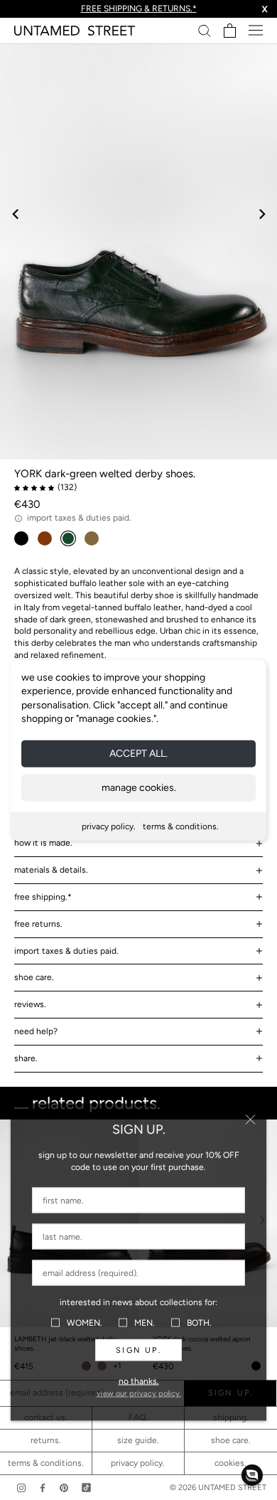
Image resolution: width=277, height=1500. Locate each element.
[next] (261, 214)
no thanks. (139, 1381)
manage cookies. (139, 788)
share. (26, 1058)
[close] (250, 1120)
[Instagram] (21, 1488)
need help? (36, 1031)
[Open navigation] (256, 30)
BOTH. (199, 1322)
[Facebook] (42, 1488)
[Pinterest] (64, 1488)
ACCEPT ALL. (138, 754)
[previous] (16, 214)
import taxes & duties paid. (66, 951)
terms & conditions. (181, 826)
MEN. (144, 1322)
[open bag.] (230, 30)
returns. (46, 1440)
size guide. (138, 1440)
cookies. (230, 1463)
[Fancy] (86, 1488)
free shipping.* (43, 897)
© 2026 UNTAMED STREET (218, 1487)
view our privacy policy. (139, 1393)
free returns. (38, 924)
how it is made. (43, 843)
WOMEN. (84, 1322)
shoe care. (34, 977)
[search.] (204, 30)
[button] (252, 1475)
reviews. (30, 1004)
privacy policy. (109, 826)
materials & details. (51, 870)
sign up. (138, 1350)
